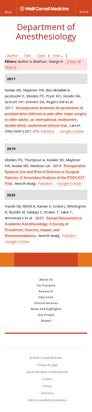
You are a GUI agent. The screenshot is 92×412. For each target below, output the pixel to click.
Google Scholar (69, 183)
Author (12, 55)
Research (46, 291)
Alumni (46, 321)
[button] (83, 8)
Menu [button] (8, 12)
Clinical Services (46, 303)
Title (27, 55)
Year (56, 55)
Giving (47, 386)
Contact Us (85, 260)
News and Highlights (46, 309)
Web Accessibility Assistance (47, 400)
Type (41, 55)
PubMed (47, 131)
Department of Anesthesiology (46, 31)
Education (46, 297)
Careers (47, 379)
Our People (46, 315)
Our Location (7, 260)
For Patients (46, 285)
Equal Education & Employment (47, 372)
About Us (46, 280)
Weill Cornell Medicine (46, 341)
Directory (47, 393)
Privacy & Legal (47, 365)
